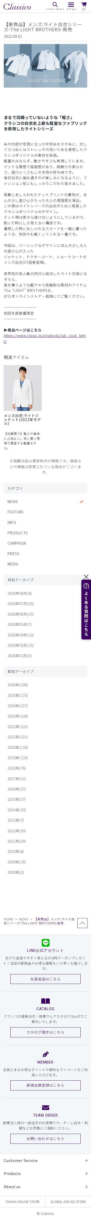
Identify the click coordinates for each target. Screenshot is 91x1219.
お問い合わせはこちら (45, 1138)
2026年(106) (18, 684)
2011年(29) (17, 841)
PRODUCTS (18, 532)
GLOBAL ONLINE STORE (68, 1201)
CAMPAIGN (17, 543)
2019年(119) (18, 757)
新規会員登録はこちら (45, 1085)
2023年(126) (18, 715)
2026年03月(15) (21, 645)
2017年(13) (17, 778)
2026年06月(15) (21, 614)
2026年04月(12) (21, 634)
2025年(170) (18, 695)
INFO (12, 522)
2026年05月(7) (20, 624)
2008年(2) (16, 872)
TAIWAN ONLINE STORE (22, 1201)
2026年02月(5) (20, 655)
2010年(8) (16, 851)
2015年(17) (17, 799)
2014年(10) (17, 809)
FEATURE (16, 511)
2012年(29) (17, 830)
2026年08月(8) (20, 593)
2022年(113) (18, 726)
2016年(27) (17, 788)
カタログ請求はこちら (45, 1032)
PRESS (13, 553)
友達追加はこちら (45, 978)
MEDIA (13, 563)
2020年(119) (18, 747)
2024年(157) (18, 705)
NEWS (13, 501)
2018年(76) (17, 768)
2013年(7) (16, 820)
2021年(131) (18, 736)
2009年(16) (17, 861)
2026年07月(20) (21, 603)
